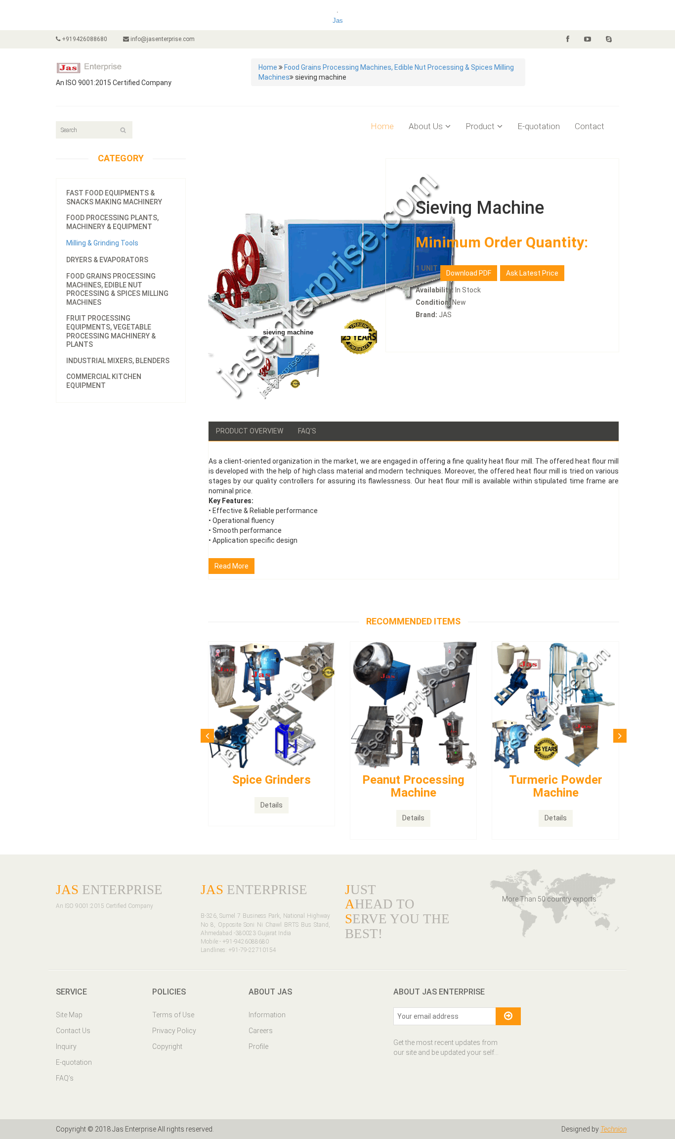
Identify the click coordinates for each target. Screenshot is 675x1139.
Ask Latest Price (532, 273)
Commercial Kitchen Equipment (103, 381)
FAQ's (307, 431)
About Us (426, 126)
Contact (589, 126)
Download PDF (468, 273)
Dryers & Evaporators (107, 260)
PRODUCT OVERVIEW (249, 431)
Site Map (69, 1015)
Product (480, 126)
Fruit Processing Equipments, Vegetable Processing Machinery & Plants (111, 331)
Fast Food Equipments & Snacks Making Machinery (114, 197)
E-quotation (538, 126)
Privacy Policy (174, 1031)
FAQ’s (65, 1078)
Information (267, 1015)
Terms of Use (173, 1015)
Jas (338, 20)
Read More (231, 566)
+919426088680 (83, 39)
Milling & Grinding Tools (102, 243)
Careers (261, 1031)
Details (271, 805)
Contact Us (73, 1031)
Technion (613, 1129)
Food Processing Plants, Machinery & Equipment (112, 222)
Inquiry (66, 1046)
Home (267, 67)
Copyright (167, 1046)
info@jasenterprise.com (162, 39)
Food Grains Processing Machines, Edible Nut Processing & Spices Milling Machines (117, 289)
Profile (258, 1046)
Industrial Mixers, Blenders (117, 361)
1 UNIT (427, 268)
